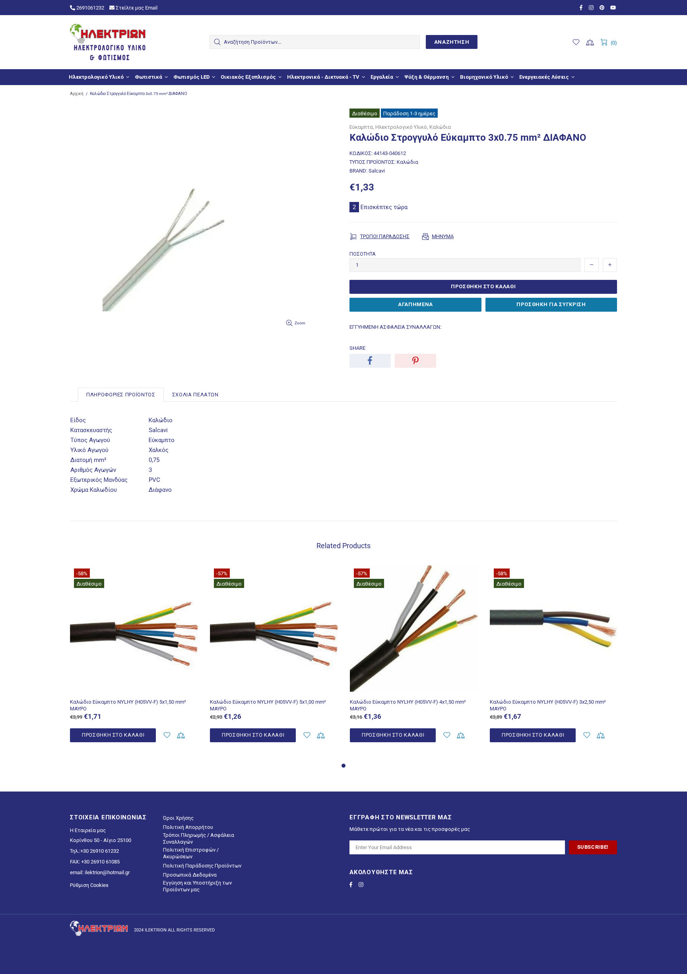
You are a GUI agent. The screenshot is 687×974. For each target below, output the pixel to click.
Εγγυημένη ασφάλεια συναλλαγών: (395, 327)
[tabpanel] (134, 663)
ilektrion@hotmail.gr (107, 872)
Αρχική (76, 93)
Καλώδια (440, 127)
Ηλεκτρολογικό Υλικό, (401, 127)
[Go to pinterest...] (603, 8)
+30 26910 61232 (99, 851)
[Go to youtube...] (613, 8)
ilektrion (108, 42)
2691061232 (89, 8)
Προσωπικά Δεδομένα (190, 875)
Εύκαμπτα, (361, 127)
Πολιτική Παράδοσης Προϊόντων (202, 866)
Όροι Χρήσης (178, 818)
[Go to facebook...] (582, 8)
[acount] (167, 735)
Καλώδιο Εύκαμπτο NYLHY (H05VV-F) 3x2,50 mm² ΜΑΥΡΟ (548, 705)
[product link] (134, 579)
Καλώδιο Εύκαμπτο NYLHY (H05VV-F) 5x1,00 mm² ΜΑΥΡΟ (268, 705)
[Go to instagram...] (592, 8)
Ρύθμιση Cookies (89, 885)
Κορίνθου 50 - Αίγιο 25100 (100, 840)
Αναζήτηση (452, 42)
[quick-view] (187, 575)
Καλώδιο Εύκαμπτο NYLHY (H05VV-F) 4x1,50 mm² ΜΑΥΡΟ (408, 705)
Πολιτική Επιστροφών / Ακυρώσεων (191, 853)
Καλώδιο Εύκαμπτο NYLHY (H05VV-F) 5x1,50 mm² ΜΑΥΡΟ (128, 705)
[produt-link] (134, 689)
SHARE (357, 348)
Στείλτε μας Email (135, 8)
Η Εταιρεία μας (88, 830)
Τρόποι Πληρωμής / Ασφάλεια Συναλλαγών (198, 838)
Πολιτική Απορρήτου (188, 827)
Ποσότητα (362, 254)
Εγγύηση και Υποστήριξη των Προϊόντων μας (197, 886)
